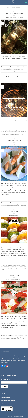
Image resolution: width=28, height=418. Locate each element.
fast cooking (15, 204)
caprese (21, 202)
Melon (2, 205)
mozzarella (6, 268)
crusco (19, 144)
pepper (2, 69)
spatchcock (3, 134)
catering (18, 66)
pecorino (8, 205)
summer (7, 134)
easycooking (7, 68)
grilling (22, 131)
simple (22, 69)
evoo (12, 204)
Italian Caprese (14, 211)
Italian (24, 204)
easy (5, 204)
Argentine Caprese (14, 275)
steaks (7, 71)
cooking (2, 68)
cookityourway (8, 131)
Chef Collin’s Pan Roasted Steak (14, 13)
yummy (13, 71)
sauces (17, 133)
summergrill (12, 134)
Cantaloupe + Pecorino (14, 140)
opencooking (3, 133)
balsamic (12, 202)
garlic (16, 68)
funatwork (12, 68)
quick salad (15, 205)
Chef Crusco (20, 17)
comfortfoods (22, 66)
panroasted (23, 68)
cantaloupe (17, 202)
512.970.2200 (6, 404)
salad (19, 205)
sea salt (22, 205)
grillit (25, 131)
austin (12, 66)
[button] (26, 2)
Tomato (2, 269)
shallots (18, 69)
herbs (21, 204)
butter (15, 66)
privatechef (6, 69)
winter (10, 71)
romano (14, 338)
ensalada (8, 204)
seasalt (15, 69)
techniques (17, 134)
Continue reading (14, 61)
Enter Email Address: (5, 379)
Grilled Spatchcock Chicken (14, 77)
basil (16, 265)
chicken (18, 130)
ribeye (10, 69)
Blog (14, 11)
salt (12, 69)
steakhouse (3, 71)
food (19, 204)
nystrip (18, 68)
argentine (13, 335)
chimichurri (20, 335)
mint (5, 205)
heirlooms (21, 266)
